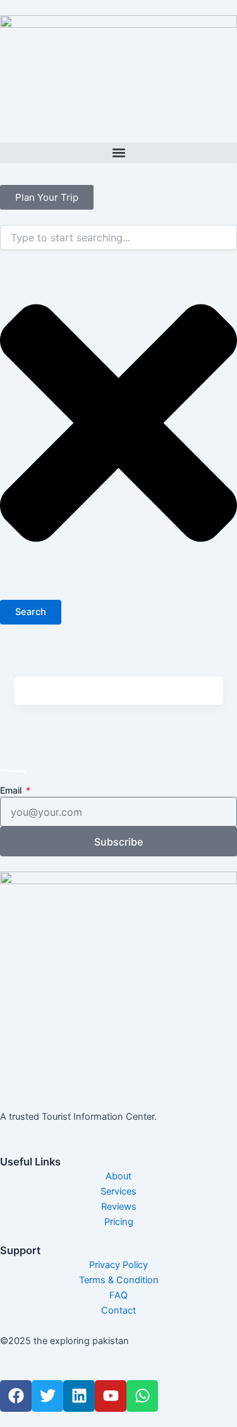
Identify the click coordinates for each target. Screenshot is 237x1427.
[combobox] (118, 237)
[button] (118, 153)
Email (12, 790)
